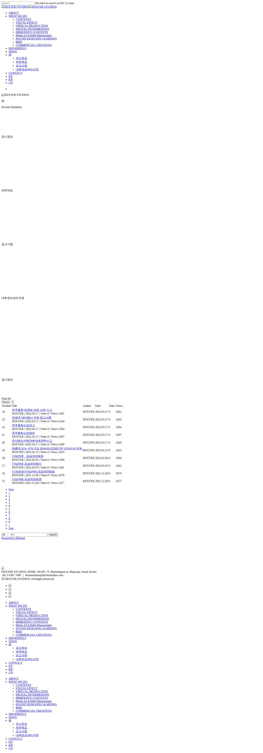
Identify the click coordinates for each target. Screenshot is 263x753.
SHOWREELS (17, 48)
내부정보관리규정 (27, 69)
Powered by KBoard (13, 538)
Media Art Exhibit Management (34, 35)
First (11, 489)
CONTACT (15, 73)
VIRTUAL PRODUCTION (32, 25)
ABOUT (14, 12)
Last (11, 528)
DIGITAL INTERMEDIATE (32, 28)
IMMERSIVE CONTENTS (32, 32)
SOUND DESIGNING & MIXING (36, 38)
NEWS (13, 51)
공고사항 (21, 65)
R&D (19, 41)
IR (10, 54)
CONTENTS (23, 19)
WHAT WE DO (18, 16)
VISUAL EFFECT (27, 22)
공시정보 (21, 58)
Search (53, 534)
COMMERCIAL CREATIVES (34, 45)
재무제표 (21, 61)
